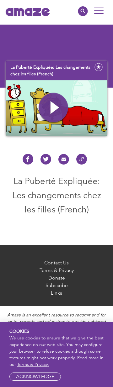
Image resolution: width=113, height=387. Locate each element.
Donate (56, 278)
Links (56, 293)
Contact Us (56, 263)
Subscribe (57, 285)
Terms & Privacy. (33, 364)
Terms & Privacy (57, 270)
